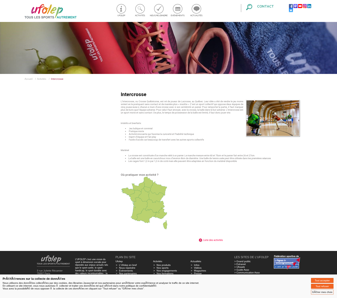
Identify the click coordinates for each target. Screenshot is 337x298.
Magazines (200, 270)
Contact (265, 6)
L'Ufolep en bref (128, 265)
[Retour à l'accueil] (51, 17)
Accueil (28, 78)
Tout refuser (322, 286)
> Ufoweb (239, 267)
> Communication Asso (247, 272)
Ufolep (121, 15)
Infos (196, 265)
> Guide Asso (241, 269)
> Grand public (242, 261)
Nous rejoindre (159, 15)
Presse (198, 273)
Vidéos (197, 267)
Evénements (177, 15)
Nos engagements (167, 270)
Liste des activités (213, 240)
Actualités (196, 15)
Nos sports (162, 267)
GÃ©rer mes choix (322, 292)
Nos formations (165, 273)
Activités (140, 15)
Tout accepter (322, 280)
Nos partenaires (128, 273)
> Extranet (240, 264)
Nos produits (164, 265)
